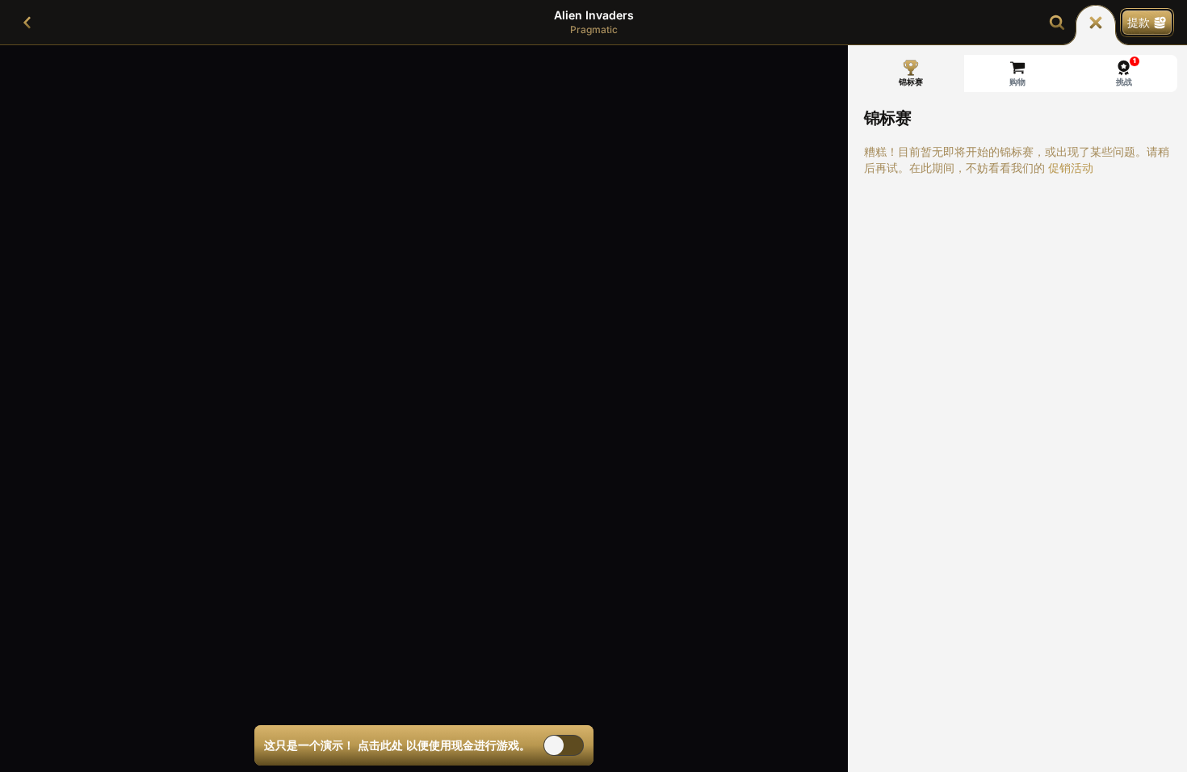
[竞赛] (1095, 22)
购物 (1017, 81)
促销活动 (1070, 167)
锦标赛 (911, 81)
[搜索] (1057, 22)
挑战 (1126, 71)
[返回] (27, 22)
